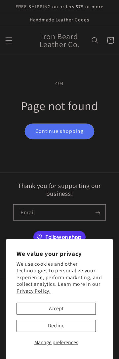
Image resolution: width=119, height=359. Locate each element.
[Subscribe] (97, 212)
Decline (56, 325)
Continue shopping (59, 131)
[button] (8, 40)
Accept (56, 308)
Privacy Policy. (34, 290)
